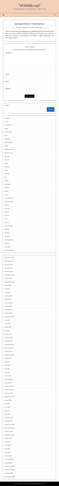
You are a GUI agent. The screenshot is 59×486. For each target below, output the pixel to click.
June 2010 (7, 407)
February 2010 (9, 417)
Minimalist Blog (32, 483)
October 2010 (9, 393)
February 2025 (9, 261)
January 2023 (8, 268)
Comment (9, 53)
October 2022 (9, 271)
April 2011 (7, 372)
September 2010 (9, 396)
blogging (7, 139)
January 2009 (8, 463)
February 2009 (9, 459)
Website (7, 89)
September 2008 (10, 476)
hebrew (7, 166)
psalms (7, 212)
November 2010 (9, 390)
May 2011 (7, 369)
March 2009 (8, 456)
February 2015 (9, 303)
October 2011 (8, 351)
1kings (6, 121)
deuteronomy (9, 153)
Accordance (8, 125)
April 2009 (8, 452)
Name (7, 74)
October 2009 (9, 431)
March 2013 (8, 327)
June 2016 (7, 292)
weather (7, 243)
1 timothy (7, 118)
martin (41, 28)
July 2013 (7, 320)
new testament (9, 198)
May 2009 (7, 449)
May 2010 (7, 410)
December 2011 (9, 344)
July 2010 (7, 403)
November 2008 (9, 469)
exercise (7, 156)
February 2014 (9, 309)
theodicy (7, 229)
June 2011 (7, 365)
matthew (7, 187)
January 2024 (8, 264)
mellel (6, 191)
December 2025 (9, 257)
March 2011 (8, 376)
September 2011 (9, 355)
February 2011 (9, 379)
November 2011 (9, 348)
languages (8, 184)
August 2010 (8, 400)
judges (6, 180)
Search (7, 105)
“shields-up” (29, 5)
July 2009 (7, 442)
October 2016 (8, 278)
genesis (7, 159)
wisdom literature (10, 250)
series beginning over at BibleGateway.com (30, 31)
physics (7, 205)
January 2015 (8, 306)
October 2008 (9, 473)
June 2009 (8, 445)
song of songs (9, 226)
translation (8, 236)
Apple (6, 128)
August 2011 (8, 358)
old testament (9, 201)
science (7, 222)
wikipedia (7, 246)
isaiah (6, 170)
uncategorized (9, 240)
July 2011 (7, 362)
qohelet (7, 215)
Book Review (8, 142)
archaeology (8, 132)
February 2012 (9, 337)
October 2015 (8, 296)
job (5, 177)
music (6, 194)
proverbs (7, 208)
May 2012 (7, 330)
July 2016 (7, 289)
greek (6, 163)
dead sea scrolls (9, 149)
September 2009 (10, 435)
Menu (54, 15)
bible (6, 135)
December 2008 (9, 466)
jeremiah (7, 173)
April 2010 (7, 414)
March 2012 (8, 334)
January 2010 (8, 421)
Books (6, 146)
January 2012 (8, 341)
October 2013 (8, 313)
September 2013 (9, 316)
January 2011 (8, 383)
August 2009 (8, 438)
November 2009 (9, 428)
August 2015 (8, 299)
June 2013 (7, 323)
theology (7, 233)
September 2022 (10, 275)
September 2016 (9, 282)
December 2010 (9, 386)
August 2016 (8, 285)
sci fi (6, 219)
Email (7, 81)
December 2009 (9, 424)
